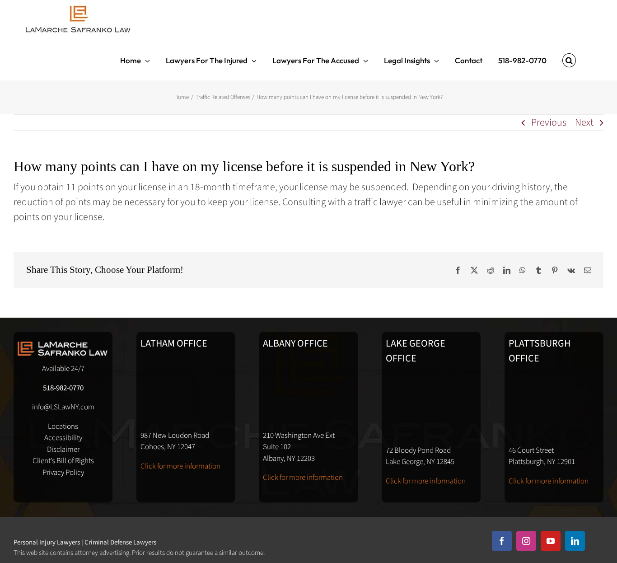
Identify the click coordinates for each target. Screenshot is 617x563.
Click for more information (180, 466)
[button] (569, 60)
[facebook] (502, 541)
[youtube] (551, 541)
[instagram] (526, 541)
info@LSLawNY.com (63, 407)
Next (584, 122)
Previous (548, 122)
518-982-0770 (63, 388)
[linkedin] (575, 541)
